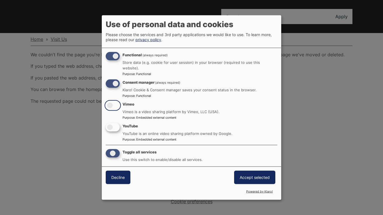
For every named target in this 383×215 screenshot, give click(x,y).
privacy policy (148, 39)
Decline (118, 177)
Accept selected (255, 177)
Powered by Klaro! (259, 191)
